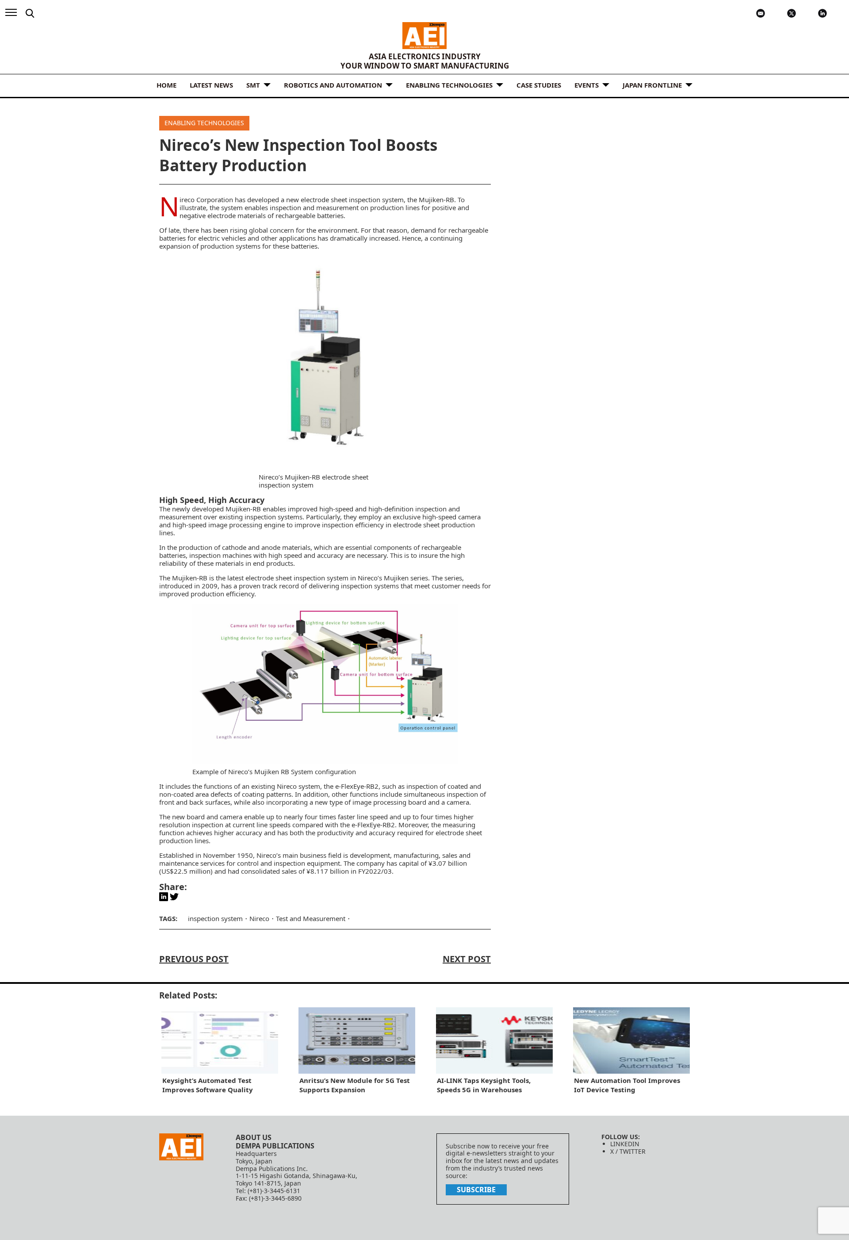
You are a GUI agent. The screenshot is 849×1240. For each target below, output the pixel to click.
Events (586, 85)
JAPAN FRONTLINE (652, 85)
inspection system (215, 918)
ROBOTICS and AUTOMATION (333, 85)
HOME (166, 85)
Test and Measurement (310, 918)
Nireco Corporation (206, 199)
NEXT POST (467, 959)
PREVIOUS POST (194, 959)
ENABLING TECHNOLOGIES (449, 85)
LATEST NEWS (211, 85)
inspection (422, 786)
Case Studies (538, 85)
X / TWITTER (628, 1151)
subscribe (476, 1189)
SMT (253, 85)
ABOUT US (254, 1137)
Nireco (259, 918)
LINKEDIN (624, 1144)
